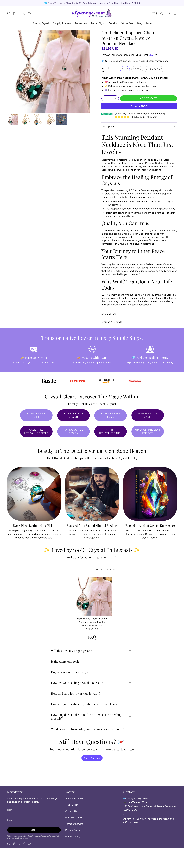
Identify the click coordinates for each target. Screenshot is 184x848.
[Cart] (175, 13)
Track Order (71, 804)
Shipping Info (108, 314)
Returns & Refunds (111, 322)
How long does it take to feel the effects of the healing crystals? (86, 716)
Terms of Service (17, 838)
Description (107, 126)
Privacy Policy (54, 836)
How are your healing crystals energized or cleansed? (86, 704)
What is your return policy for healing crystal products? (87, 729)
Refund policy (72, 836)
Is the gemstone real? (65, 661)
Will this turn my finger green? (71, 651)
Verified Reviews (74, 798)
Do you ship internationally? (69, 672)
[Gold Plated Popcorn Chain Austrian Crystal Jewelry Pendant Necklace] (92, 596)
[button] (168, 13)
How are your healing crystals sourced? (77, 683)
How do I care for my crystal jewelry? (76, 693)
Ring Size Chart (73, 817)
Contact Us (71, 811)
